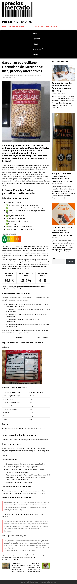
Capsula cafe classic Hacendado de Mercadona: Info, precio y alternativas (62, 231)
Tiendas (36, 54)
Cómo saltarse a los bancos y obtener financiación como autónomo (62, 87)
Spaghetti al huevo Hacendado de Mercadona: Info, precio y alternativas (62, 177)
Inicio (35, 34)
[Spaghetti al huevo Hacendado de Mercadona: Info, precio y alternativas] (63, 170)
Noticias (36, 39)
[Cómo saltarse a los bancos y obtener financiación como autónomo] (63, 79)
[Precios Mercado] (17, 16)
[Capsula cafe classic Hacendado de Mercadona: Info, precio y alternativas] (63, 224)
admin (21, 75)
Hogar (35, 44)
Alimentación (38, 49)
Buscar (54, 258)
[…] (61, 107)
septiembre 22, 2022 (11, 75)
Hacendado (30, 75)
